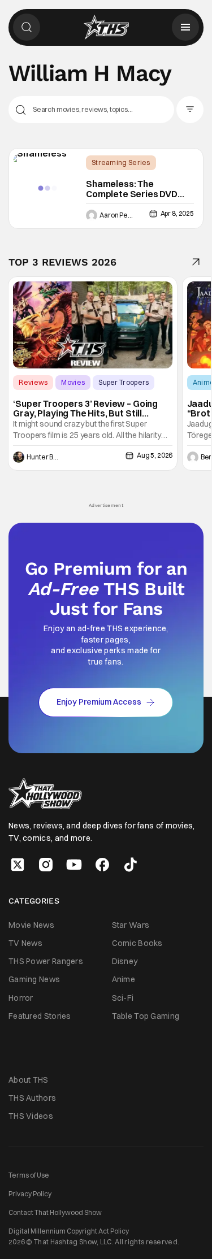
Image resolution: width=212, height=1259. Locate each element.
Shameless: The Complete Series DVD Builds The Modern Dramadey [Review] (132, 189)
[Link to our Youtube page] (74, 865)
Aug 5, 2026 (154, 455)
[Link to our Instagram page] (46, 865)
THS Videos (30, 1116)
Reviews (33, 382)
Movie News (31, 925)
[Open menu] (185, 27)
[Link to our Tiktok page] (131, 865)
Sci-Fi (123, 998)
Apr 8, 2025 (177, 213)
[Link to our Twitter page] (17, 865)
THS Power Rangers (45, 961)
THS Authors (32, 1098)
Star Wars (131, 925)
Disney (125, 961)
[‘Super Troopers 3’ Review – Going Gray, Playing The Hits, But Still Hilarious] (92, 324)
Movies (73, 382)
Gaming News (34, 979)
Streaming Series (121, 162)
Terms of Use (28, 1175)
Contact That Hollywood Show (55, 1212)
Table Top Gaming (146, 1016)
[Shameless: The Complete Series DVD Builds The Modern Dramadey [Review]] (47, 188)
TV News (25, 943)
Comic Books (137, 943)
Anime (124, 979)
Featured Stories (39, 1016)
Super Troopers (123, 382)
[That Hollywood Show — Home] (106, 27)
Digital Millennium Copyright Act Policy (68, 1231)
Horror (20, 998)
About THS (28, 1080)
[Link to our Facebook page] (102, 865)
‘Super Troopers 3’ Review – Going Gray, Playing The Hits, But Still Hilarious (85, 409)
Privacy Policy (29, 1193)
